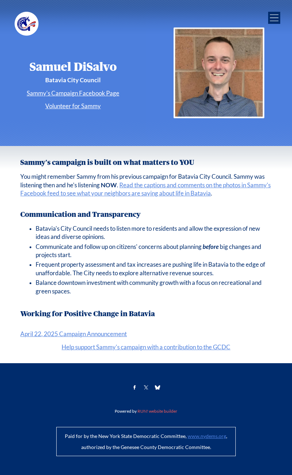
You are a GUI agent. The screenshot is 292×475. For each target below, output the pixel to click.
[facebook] (134, 387)
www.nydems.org (207, 436)
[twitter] (146, 387)
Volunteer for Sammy (73, 106)
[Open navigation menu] (274, 18)
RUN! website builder (157, 411)
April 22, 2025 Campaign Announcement (73, 334)
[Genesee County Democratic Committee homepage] (26, 24)
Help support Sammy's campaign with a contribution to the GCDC (146, 347)
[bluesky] (157, 387)
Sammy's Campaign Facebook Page (73, 93)
